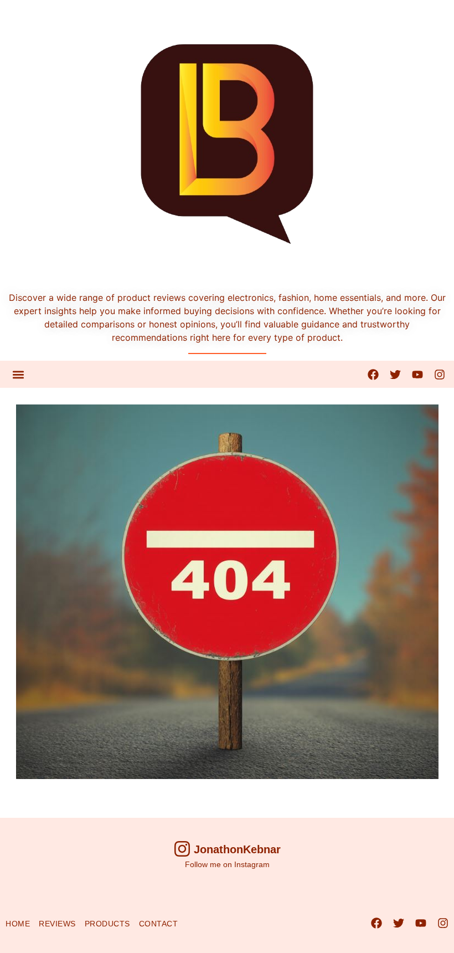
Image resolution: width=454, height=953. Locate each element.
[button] (18, 374)
